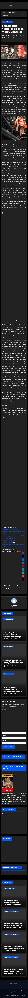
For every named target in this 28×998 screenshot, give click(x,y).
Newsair (24, 991)
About (23, 995)
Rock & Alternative (7, 21)
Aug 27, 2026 (13, 638)
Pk (3, 538)
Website (4, 740)
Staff (7, 35)
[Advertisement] (11, 852)
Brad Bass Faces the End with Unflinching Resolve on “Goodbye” (13, 662)
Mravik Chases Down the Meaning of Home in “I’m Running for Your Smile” (13, 925)
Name (4, 730)
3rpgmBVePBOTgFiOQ (10, 538)
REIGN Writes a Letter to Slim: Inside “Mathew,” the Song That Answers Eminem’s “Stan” (14, 949)
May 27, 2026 (13, 693)
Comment (5, 709)
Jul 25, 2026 (13, 666)
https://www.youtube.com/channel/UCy (13, 536)
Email (4, 735)
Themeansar (14, 993)
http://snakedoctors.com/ (9, 529)
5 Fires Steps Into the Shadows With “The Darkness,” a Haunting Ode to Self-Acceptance (13, 635)
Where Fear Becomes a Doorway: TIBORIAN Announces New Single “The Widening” (12, 690)
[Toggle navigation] (2, 6)
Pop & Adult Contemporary (11, 911)
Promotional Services (15, 995)
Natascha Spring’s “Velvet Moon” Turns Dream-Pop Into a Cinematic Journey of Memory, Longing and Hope (13, 973)
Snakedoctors (11, 38)
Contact (6, 995)
